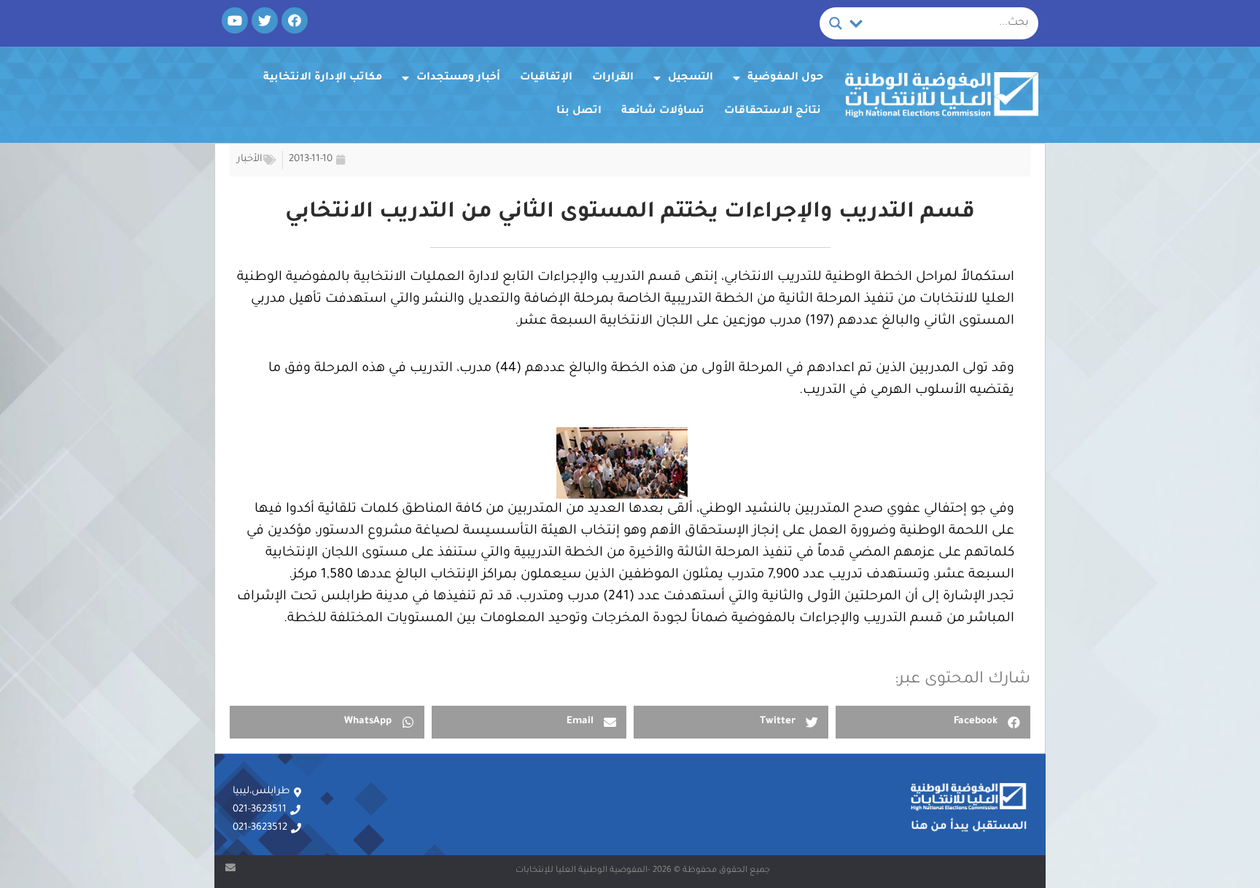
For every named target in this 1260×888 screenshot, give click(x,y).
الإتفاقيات (546, 78)
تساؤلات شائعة (662, 111)
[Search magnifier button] (835, 23)
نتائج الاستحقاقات (772, 111)
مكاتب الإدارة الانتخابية (322, 78)
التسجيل (690, 78)
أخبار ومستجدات (458, 78)
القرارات (613, 78)
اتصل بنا (579, 111)
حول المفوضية (785, 78)
